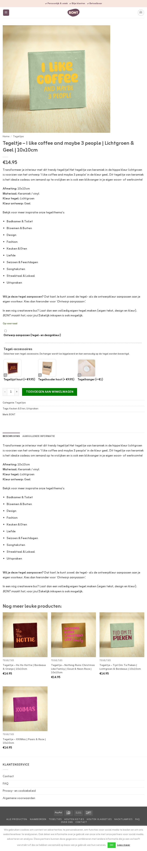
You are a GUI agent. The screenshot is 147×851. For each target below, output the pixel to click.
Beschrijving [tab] (11, 436)
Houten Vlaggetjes (99, 819)
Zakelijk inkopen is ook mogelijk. (61, 315)
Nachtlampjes (123, 819)
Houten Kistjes (74, 819)
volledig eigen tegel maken (77, 310)
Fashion (12, 242)
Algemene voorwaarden (19, 798)
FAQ (5, 783)
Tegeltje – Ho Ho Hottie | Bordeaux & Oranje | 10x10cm (24, 667)
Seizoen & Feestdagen (22, 262)
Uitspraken (14, 282)
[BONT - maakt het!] (73, 13)
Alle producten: (16, 819)
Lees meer (123, 845)
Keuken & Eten (17, 248)
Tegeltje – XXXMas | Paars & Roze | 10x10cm (24, 741)
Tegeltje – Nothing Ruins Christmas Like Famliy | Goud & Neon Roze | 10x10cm (73, 668)
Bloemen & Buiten (19, 228)
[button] (6, 12)
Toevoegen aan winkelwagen (50, 392)
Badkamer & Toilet (20, 221)
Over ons (67, 822)
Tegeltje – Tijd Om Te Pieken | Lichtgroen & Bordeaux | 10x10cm (120, 667)
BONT (12, 415)
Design (11, 235)
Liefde (11, 255)
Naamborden (38, 819)
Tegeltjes (18, 136)
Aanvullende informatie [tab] (38, 436)
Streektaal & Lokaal (21, 276)
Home (6, 136)
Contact (8, 776)
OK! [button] (111, 845)
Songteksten (16, 269)
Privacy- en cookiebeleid (19, 790)
